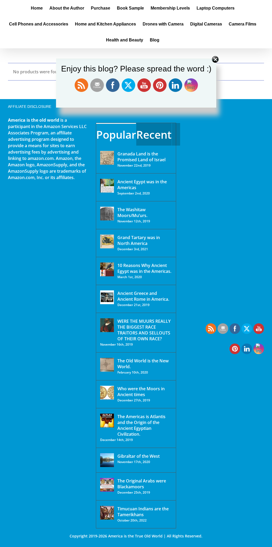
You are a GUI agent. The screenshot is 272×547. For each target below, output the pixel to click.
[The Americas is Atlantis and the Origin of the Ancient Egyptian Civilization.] (107, 420)
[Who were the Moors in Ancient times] (107, 393)
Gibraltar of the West (138, 456)
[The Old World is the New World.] (107, 365)
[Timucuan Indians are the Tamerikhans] (107, 513)
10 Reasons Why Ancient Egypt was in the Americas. (144, 268)
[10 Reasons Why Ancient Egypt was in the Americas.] (107, 269)
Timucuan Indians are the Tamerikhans (143, 512)
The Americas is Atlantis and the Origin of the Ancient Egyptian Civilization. (141, 425)
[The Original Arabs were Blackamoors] (107, 485)
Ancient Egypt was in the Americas (142, 184)
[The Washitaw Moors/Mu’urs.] (107, 214)
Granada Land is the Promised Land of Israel (141, 157)
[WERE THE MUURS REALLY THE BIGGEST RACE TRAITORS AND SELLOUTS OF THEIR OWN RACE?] (107, 325)
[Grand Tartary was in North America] (107, 241)
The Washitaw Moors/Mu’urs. (132, 212)
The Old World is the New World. (143, 364)
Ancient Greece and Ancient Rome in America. (143, 296)
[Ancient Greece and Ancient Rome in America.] (107, 297)
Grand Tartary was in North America (138, 240)
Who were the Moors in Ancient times (141, 391)
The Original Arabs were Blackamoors (141, 484)
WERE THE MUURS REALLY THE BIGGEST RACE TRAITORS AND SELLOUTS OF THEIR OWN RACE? (144, 330)
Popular (116, 134)
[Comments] (176, 134)
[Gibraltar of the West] (107, 460)
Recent (154, 134)
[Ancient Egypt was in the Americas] (107, 186)
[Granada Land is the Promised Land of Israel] (107, 158)
